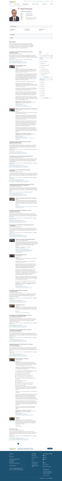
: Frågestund (19, 426)
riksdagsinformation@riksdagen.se (15, 463)
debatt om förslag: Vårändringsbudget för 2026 (23, 106)
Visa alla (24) (49, 97)
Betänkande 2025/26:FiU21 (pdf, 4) (21, 105)
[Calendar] (45, 56)
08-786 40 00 (12, 456)
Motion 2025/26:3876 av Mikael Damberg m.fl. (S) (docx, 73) (18, 340)
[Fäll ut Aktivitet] (52, 58)
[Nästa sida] (31, 444)
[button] (17, 4)
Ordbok (44, 1)
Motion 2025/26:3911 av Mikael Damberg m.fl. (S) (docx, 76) (18, 301)
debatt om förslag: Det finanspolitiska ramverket (24, 287)
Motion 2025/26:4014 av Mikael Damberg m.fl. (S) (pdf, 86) (18, 236)
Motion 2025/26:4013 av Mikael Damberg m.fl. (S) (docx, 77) (18, 221)
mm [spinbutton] (42, 55)
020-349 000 (12, 461)
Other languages (39, 1)
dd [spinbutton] (43, 55)
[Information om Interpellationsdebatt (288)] (48, 65)
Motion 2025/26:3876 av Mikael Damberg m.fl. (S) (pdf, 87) (18, 341)
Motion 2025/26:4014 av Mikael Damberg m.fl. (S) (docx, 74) (18, 235)
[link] (16, 443)
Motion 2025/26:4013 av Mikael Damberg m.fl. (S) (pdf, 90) (18, 222)
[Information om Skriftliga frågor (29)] (47, 69)
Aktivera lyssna (47, 1)
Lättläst (26, 1)
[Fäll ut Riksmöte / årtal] (52, 79)
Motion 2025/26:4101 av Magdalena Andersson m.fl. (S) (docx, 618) (19, 180)
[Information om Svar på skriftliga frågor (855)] (49, 73)
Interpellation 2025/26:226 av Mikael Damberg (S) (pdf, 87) (24, 250)
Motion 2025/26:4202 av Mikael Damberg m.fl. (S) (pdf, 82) (18, 62)
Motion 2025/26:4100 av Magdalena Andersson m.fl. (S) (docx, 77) (19, 166)
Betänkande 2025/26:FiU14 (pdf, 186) (21, 286)
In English (35, 1)
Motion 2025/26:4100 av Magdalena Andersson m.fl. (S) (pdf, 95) (19, 167)
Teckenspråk (30, 1)
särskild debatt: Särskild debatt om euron (23, 312)
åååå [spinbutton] (40, 55)
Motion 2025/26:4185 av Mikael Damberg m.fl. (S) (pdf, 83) (18, 153)
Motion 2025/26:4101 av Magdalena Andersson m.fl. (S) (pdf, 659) (19, 181)
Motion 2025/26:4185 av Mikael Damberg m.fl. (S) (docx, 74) (18, 152)
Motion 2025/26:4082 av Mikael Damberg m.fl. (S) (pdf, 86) (18, 195)
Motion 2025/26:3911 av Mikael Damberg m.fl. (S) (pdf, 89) (18, 302)
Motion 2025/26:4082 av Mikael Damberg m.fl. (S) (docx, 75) (18, 194)
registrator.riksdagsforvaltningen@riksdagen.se (17, 469)
